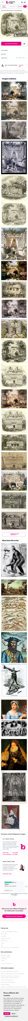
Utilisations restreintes (7, 980)
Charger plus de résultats (14, 534)
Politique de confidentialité (8, 982)
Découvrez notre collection (7, 853)
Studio (2, 943)
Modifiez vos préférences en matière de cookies (13, 987)
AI (20, 6)
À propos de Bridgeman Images (9, 931)
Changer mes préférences (11, 1016)
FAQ (2, 945)
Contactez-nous (21, 66)
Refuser (13, 1013)
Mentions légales (5, 984)
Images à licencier (5, 938)
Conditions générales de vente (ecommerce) (12, 973)
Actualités (3, 936)
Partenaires (4, 933)
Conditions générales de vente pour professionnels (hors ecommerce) (10, 976)
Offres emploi (4, 940)
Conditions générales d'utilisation (9, 971)
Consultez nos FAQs (15, 853)
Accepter (7, 1013)
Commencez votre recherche (14, 916)
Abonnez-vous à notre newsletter (9, 947)
